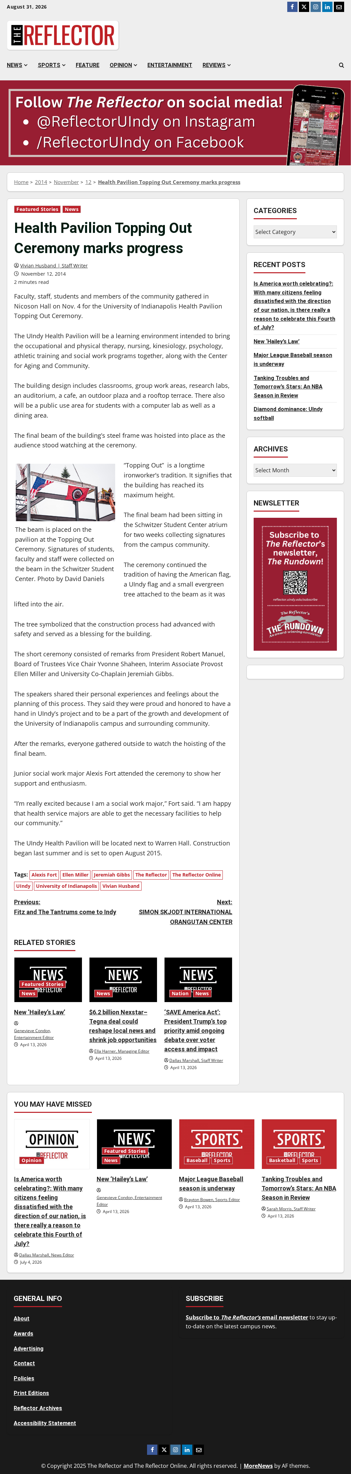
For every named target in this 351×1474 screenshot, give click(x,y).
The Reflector (151, 874)
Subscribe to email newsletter (247, 1317)
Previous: (65, 907)
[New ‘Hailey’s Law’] (134, 1144)
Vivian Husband (121, 886)
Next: (185, 911)
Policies (24, 1378)
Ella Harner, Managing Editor (121, 1051)
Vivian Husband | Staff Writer (54, 265)
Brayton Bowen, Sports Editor (212, 1199)
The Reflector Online (196, 874)
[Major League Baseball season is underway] (217, 1144)
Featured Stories (37, 209)
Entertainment (169, 65)
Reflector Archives (38, 1408)
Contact (24, 1363)
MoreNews (258, 1466)
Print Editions (31, 1393)
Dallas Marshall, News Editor (46, 1255)
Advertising (29, 1348)
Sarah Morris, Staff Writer (291, 1209)
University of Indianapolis (66, 886)
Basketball (282, 1160)
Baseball (196, 1160)
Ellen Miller (75, 874)
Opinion (121, 65)
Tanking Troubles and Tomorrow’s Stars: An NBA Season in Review (288, 387)
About (21, 1318)
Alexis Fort (44, 874)
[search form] (341, 65)
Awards (23, 1333)
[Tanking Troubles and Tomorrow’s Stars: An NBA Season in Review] (299, 1144)
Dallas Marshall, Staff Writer (196, 1060)
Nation (180, 993)
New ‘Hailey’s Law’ (39, 1012)
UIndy (23, 886)
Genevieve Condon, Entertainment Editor (34, 1034)
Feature (87, 65)
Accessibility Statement (45, 1423)
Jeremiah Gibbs (112, 874)
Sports (49, 65)
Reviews (214, 65)
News (14, 65)
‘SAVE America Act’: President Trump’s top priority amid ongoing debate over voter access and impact (195, 1031)
